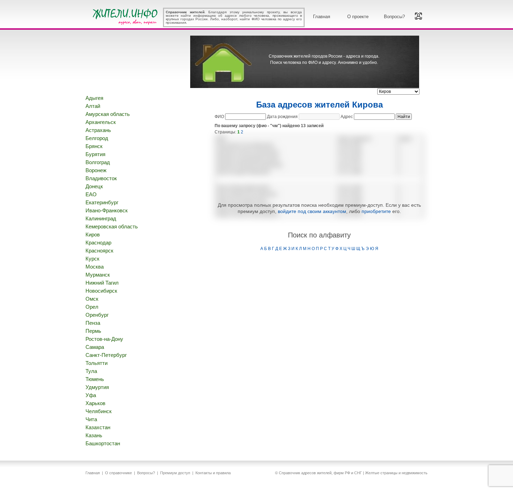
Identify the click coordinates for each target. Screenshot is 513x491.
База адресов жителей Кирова (319, 104)
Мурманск (98, 275)
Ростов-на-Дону (104, 339)
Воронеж (96, 170)
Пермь (93, 331)
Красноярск (99, 251)
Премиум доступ (175, 473)
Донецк (94, 186)
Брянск (94, 146)
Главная (321, 16)
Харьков (95, 403)
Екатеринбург (102, 202)
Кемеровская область (112, 226)
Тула (91, 371)
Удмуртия (97, 387)
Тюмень (95, 379)
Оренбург (97, 315)
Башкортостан (103, 443)
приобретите (376, 211)
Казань (94, 435)
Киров (93, 234)
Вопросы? (394, 16)
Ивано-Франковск (107, 210)
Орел (92, 307)
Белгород (97, 138)
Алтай (93, 106)
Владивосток (101, 178)
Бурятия (95, 154)
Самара (95, 347)
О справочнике (118, 473)
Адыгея (94, 98)
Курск (92, 259)
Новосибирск (101, 291)
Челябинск (99, 411)
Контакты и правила (213, 473)
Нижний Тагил (102, 283)
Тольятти (96, 363)
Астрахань (98, 130)
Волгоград (98, 162)
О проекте (358, 16)
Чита (91, 419)
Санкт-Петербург (106, 355)
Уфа (91, 395)
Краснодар (98, 243)
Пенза (93, 323)
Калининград (101, 218)
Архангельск (101, 122)
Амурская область (108, 114)
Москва (95, 267)
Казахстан (98, 427)
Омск (92, 299)
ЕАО (91, 194)
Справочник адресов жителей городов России (126, 15)
